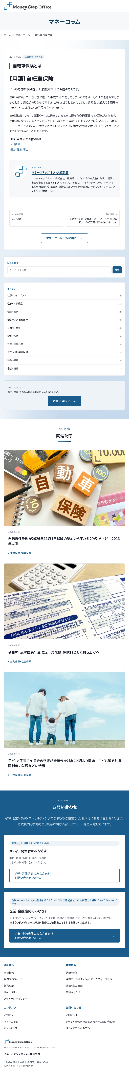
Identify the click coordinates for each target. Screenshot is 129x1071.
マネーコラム (23, 35)
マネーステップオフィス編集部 (50, 172)
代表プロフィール (13, 979)
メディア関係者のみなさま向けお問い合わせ (90, 1021)
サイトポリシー (12, 992)
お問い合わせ (61, 401)
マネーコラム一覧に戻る (61, 238)
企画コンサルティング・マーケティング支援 (89, 979)
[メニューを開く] (121, 6)
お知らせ (8, 1015)
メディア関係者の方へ (78, 1028)
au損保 (15, 144)
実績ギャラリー (74, 992)
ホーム (7, 35)
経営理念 (9, 985)
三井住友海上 (19, 149)
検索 (117, 269)
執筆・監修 (72, 972)
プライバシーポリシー (16, 998)
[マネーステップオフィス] (28, 6)
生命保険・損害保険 (33, 56)
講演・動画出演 (74, 985)
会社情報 (9, 972)
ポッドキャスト (11, 1028)
